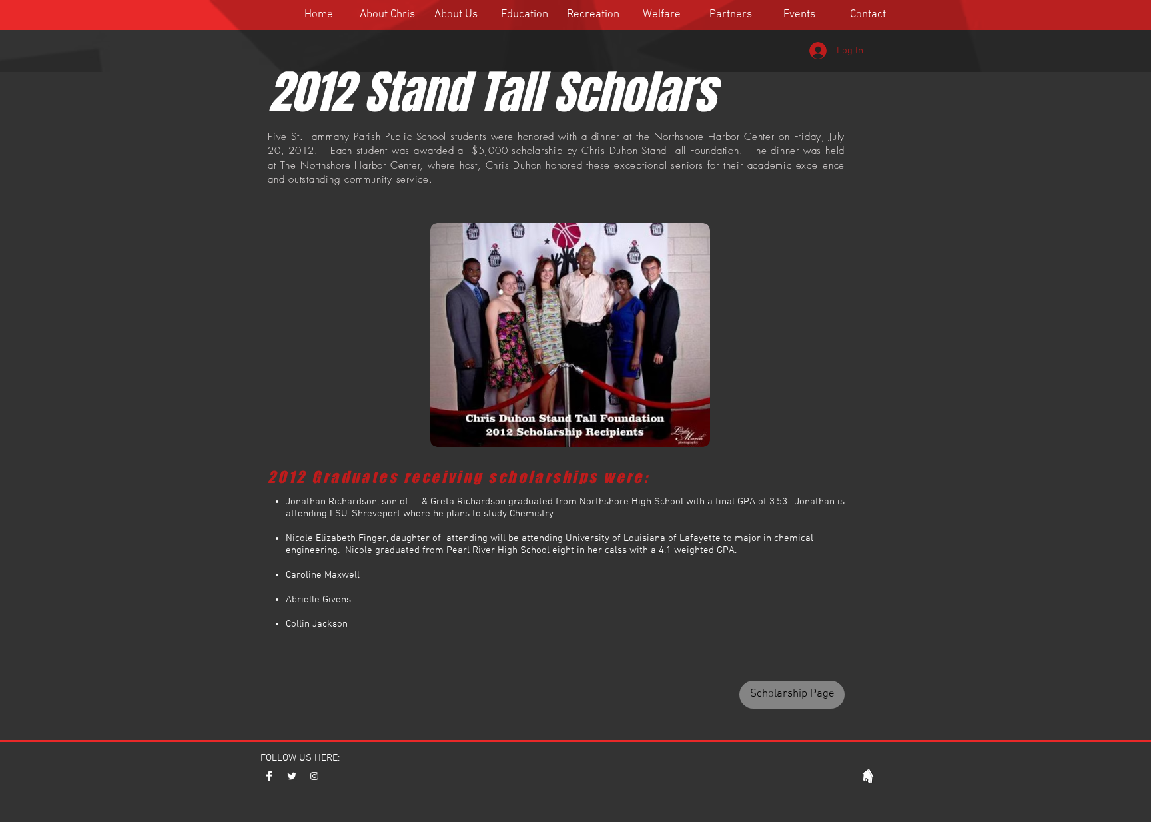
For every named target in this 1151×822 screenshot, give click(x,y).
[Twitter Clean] (291, 776)
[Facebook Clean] (269, 776)
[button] (456, 15)
